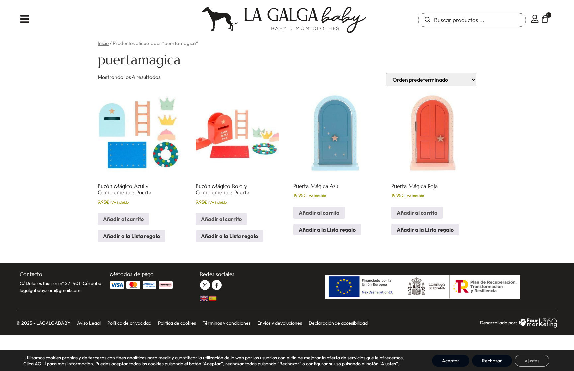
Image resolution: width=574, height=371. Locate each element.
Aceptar (450, 361)
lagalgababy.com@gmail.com (50, 290)
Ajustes (532, 361)
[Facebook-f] (217, 285)
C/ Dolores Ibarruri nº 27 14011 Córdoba (60, 283)
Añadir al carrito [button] (123, 219)
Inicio (103, 43)
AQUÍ (40, 364)
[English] (204, 297)
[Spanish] (213, 297)
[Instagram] (205, 285)
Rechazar (492, 361)
